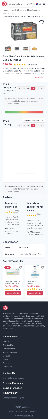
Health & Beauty (17, 10)
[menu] (44, 3)
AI (31, 4)
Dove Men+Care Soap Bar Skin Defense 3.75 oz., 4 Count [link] (23, 17)
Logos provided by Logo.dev (14, 398)
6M (33, 88)
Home (5, 10)
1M (24, 88)
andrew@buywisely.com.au (13, 378)
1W (19, 88)
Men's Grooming (33, 10)
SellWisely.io (28, 416)
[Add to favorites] (41, 22)
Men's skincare (9, 13)
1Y (37, 88)
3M (28, 88)
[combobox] (20, 4)
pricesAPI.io (32, 411)
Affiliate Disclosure (13, 383)
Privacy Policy (10, 393)
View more (39, 77)
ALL (42, 88)
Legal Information (12, 388)
